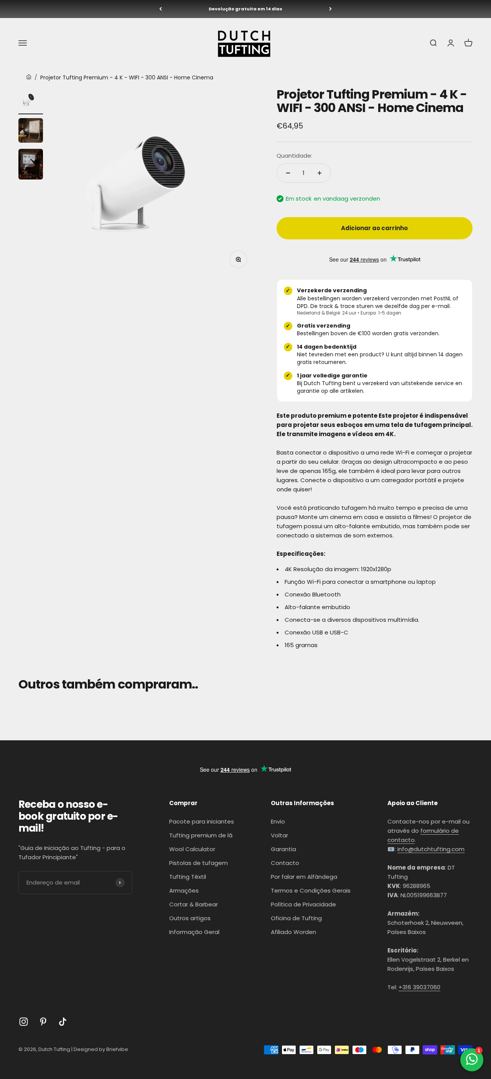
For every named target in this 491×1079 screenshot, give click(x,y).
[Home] (28, 77)
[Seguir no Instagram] (23, 1021)
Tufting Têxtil (187, 877)
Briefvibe (117, 1049)
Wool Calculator (192, 849)
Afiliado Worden (293, 932)
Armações (184, 890)
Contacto (285, 863)
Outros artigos (190, 918)
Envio (278, 821)
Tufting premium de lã (200, 835)
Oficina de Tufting (296, 918)
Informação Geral (194, 932)
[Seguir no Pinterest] (43, 1021)
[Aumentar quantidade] (319, 173)
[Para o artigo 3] (30, 165)
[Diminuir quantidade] (288, 173)
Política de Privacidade (303, 904)
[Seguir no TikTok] (63, 1021)
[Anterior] (160, 9)
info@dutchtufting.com (431, 849)
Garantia (283, 849)
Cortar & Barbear (193, 904)
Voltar (279, 835)
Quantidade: (294, 156)
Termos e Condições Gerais (311, 890)
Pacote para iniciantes (201, 821)
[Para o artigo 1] (30, 100)
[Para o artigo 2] (30, 131)
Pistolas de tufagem (198, 863)
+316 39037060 (419, 987)
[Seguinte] (330, 9)
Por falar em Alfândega (304, 877)
